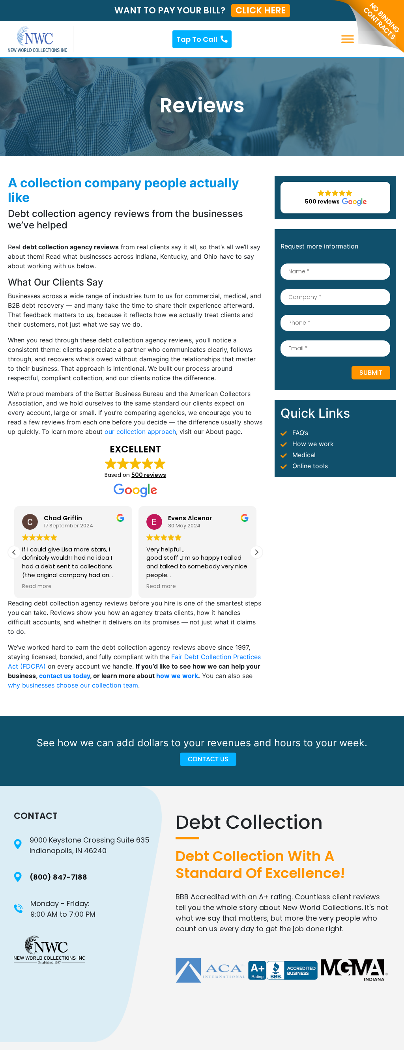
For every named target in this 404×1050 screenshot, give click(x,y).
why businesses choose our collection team (73, 685)
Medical (304, 455)
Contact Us (208, 759)
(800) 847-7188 (58, 877)
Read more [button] (37, 586)
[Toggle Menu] (385, 39)
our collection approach (140, 431)
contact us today (64, 676)
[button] (256, 552)
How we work (313, 444)
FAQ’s (300, 433)
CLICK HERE (261, 10)
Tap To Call (196, 39)
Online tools (310, 466)
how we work (177, 676)
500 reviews (148, 475)
